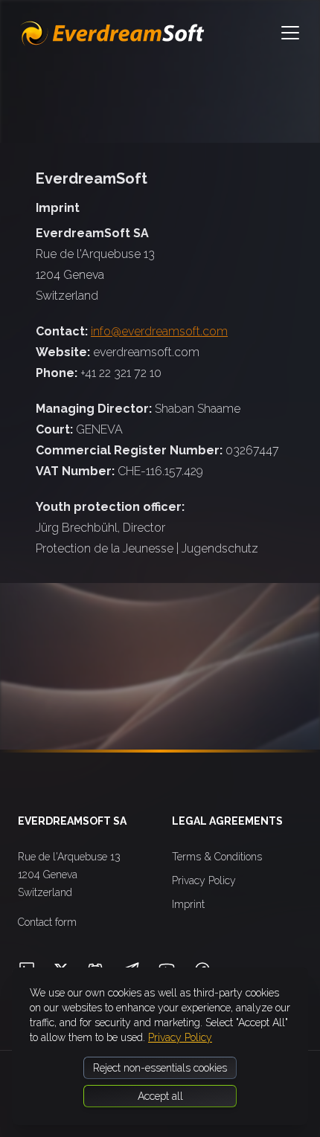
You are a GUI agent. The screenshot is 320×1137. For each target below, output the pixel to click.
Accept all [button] (160, 1096)
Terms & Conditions (217, 857)
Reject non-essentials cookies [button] (160, 1068)
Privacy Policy (204, 880)
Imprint (188, 904)
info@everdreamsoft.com (159, 331)
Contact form (47, 922)
